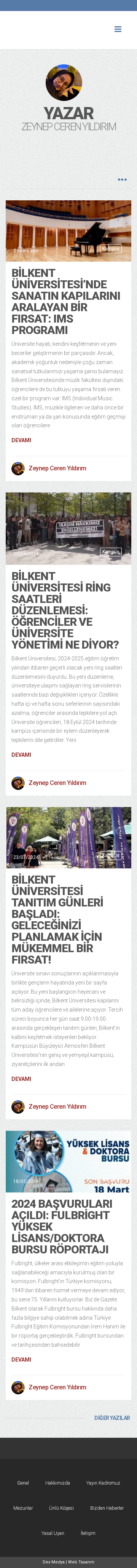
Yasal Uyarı (52, 1533)
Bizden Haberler (107, 1508)
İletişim (88, 1533)
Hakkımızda (57, 1483)
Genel (23, 1483)
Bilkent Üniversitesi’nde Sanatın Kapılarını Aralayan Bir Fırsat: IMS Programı (65, 301)
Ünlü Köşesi (61, 1508)
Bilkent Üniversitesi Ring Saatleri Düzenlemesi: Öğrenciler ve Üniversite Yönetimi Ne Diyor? (65, 610)
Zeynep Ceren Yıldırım (57, 468)
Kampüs (110, 248)
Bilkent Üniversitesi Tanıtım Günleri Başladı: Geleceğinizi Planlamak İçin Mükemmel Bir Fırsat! (57, 919)
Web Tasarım (81, 1562)
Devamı (21, 440)
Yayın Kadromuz (103, 1483)
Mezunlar (23, 1508)
